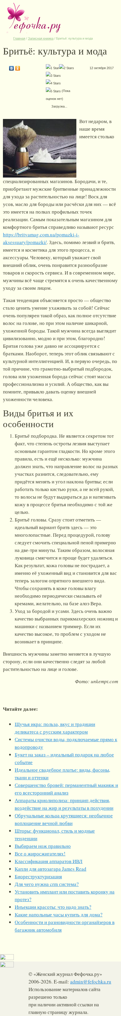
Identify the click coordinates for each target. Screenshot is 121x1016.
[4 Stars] (53, 83)
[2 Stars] (66, 68)
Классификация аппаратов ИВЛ (49, 861)
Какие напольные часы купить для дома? (58, 914)
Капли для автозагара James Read (50, 868)
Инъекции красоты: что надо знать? (53, 907)
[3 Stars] (53, 75)
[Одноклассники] (18, 66)
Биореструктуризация (38, 876)
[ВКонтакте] (12, 66)
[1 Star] (52, 68)
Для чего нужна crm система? (47, 884)
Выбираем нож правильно (43, 846)
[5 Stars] (53, 91)
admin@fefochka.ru (90, 981)
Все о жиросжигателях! (40, 853)
